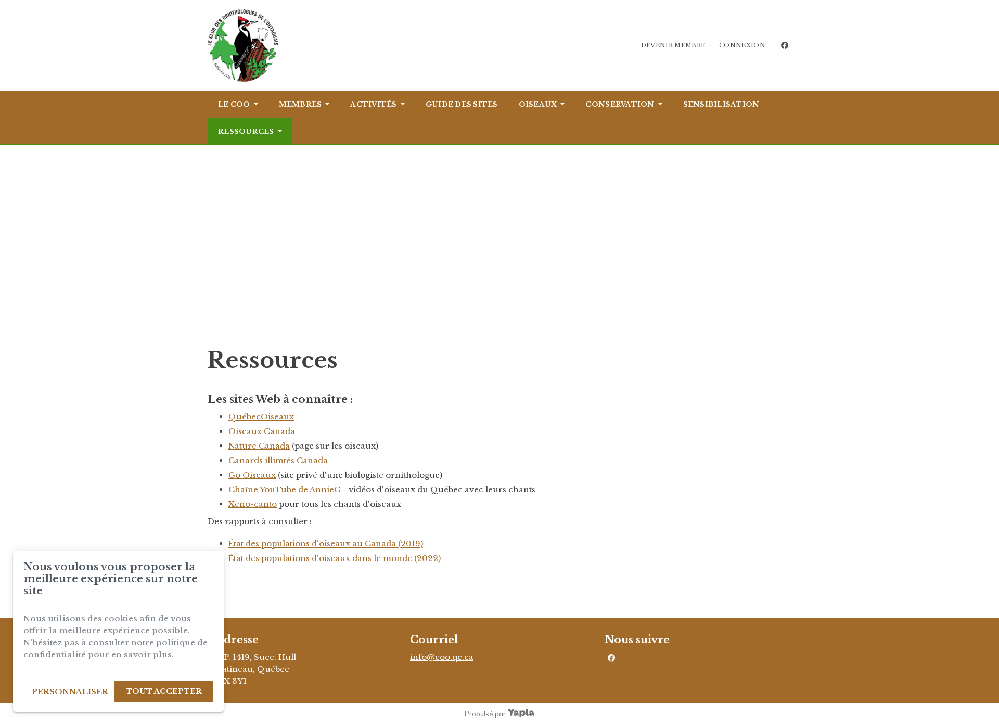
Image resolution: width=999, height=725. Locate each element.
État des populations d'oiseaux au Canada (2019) (325, 544)
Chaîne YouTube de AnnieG (284, 489)
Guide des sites (462, 104)
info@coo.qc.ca (441, 657)
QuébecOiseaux (261, 417)
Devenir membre (673, 45)
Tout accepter (164, 691)
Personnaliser (70, 691)
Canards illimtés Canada (278, 460)
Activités (373, 104)
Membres (300, 104)
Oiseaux (538, 104)
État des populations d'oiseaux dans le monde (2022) (334, 558)
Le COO (234, 104)
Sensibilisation (721, 104)
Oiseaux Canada (261, 431)
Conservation (619, 104)
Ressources (246, 131)
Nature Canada (259, 446)
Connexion (742, 45)
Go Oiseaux (252, 475)
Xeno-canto (252, 504)
